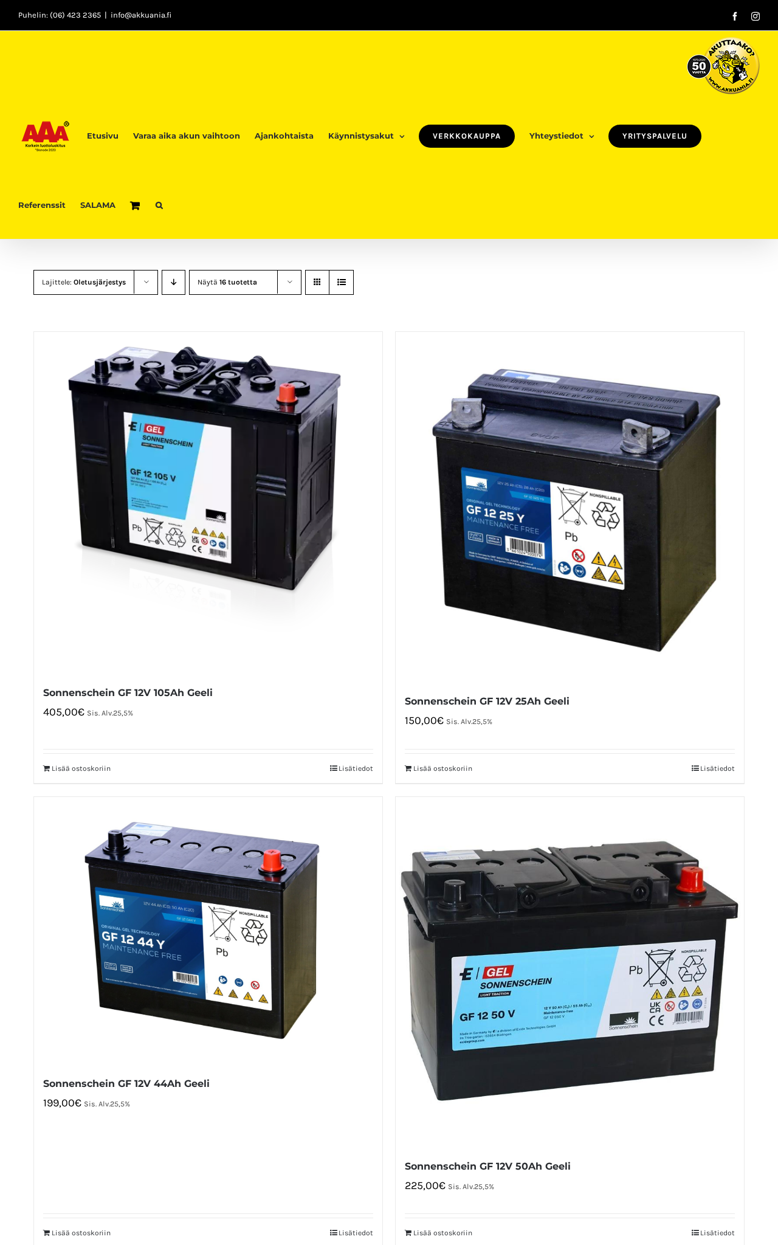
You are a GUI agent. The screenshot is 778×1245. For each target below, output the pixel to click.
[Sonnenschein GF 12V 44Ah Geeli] (208, 930)
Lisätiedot (356, 768)
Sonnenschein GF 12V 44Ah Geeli (126, 1083)
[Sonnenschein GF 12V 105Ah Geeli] (208, 502)
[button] (159, 204)
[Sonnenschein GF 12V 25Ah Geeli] (570, 506)
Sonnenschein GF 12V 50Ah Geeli (488, 1166)
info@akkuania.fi (141, 14)
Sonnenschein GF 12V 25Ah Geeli (487, 701)
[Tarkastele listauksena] (341, 282)
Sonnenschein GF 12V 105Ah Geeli (128, 692)
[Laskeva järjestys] (173, 282)
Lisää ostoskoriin (81, 768)
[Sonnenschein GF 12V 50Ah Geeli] (570, 971)
